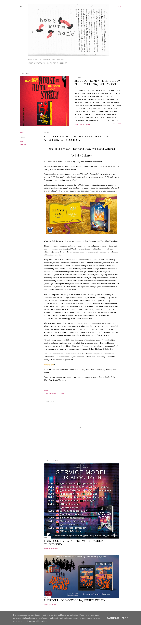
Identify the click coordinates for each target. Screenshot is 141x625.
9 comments (53, 604)
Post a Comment (85, 124)
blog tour (23, 144)
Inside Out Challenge (57, 63)
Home (30, 63)
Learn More (112, 618)
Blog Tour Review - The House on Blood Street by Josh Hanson (97, 82)
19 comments (53, 548)
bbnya (22, 141)
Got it (125, 618)
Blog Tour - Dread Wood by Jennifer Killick (74, 600)
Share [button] (76, 124)
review (22, 147)
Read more (117, 124)
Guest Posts (39, 63)
